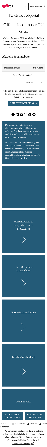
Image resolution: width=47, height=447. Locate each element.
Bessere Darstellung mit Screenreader (23, 1)
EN (26, 6)
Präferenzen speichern (35, 416)
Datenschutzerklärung (21, 443)
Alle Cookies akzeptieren (13, 416)
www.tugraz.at (36, 6)
